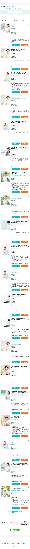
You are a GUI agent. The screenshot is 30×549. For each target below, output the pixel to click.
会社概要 (13, 543)
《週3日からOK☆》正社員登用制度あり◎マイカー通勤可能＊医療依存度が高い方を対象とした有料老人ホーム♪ (19, 464)
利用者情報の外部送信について (5, 543)
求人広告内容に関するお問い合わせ (22, 543)
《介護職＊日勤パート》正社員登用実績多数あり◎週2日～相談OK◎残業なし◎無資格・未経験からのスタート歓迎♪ (19, 392)
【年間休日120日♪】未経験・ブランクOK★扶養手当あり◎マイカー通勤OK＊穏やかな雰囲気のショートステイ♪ (19, 367)
